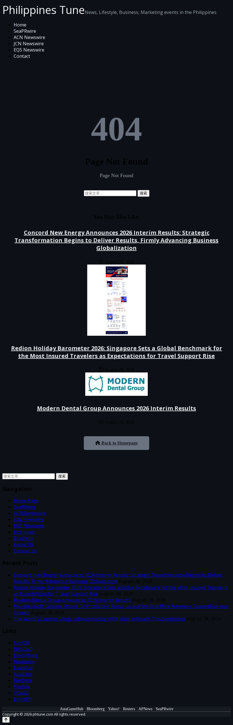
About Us (24, 544)
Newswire (24, 661)
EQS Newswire (29, 50)
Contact (22, 56)
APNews (145, 709)
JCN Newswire (29, 43)
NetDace (23, 680)
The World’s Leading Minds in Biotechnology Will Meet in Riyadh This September (100, 619)
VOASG (21, 693)
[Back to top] (6, 720)
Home (20, 25)
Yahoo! (114, 709)
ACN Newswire (29, 37)
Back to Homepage (119, 443)
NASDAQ (23, 649)
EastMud (23, 668)
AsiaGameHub (71, 709)
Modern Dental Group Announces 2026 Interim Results (116, 408)
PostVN (22, 686)
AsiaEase (23, 674)
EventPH (23, 699)
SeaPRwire (25, 31)
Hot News (24, 532)
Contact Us (25, 551)
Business (23, 538)
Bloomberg (26, 655)
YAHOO (21, 643)
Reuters (129, 709)
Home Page (26, 500)
